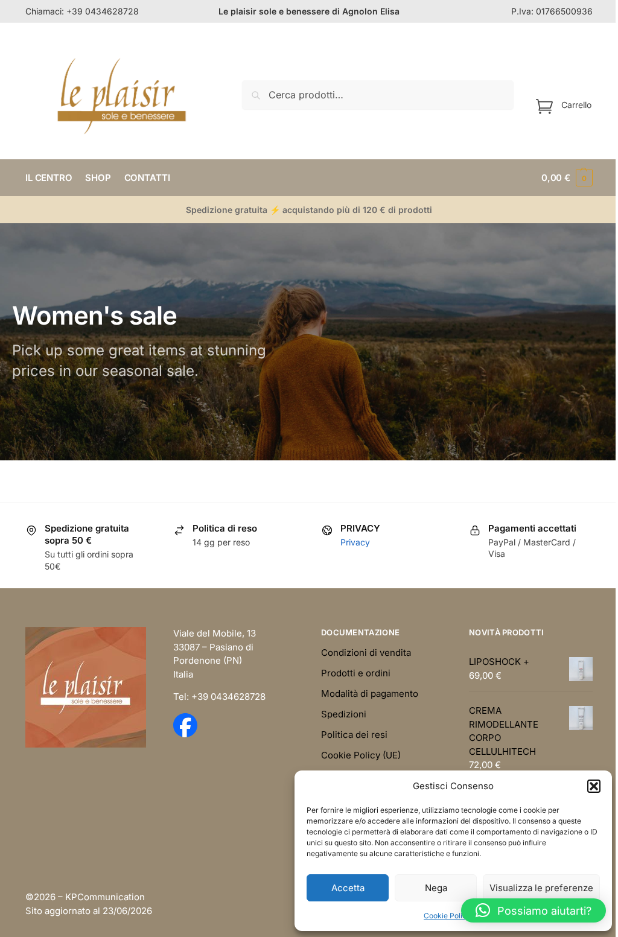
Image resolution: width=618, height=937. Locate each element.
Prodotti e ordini (355, 673)
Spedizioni (343, 714)
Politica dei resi (354, 734)
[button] (594, 786)
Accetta (348, 888)
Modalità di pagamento (369, 693)
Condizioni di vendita (366, 652)
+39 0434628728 (102, 11)
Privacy (355, 542)
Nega (436, 888)
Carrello (576, 104)
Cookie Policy (447, 915)
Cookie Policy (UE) (361, 755)
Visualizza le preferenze (541, 888)
